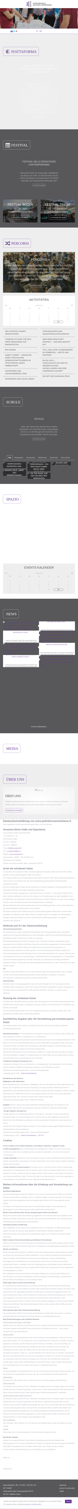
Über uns (13, 796)
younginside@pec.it (14, 851)
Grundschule (30, 458)
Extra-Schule (65, 458)
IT (37, 31)
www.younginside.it (16, 854)
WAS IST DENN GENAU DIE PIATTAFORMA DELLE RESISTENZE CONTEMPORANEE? (39, 69)
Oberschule (54, 458)
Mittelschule (42, 458)
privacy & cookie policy (67, 1488)
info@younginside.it (15, 848)
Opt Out (40, 1135)
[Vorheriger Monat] (6, 305)
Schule (39, 419)
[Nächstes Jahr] (72, 305)
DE (40, 31)
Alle (9, 458)
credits (62, 1491)
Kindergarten (18, 458)
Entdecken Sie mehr (39, 117)
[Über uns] (39, 790)
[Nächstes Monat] (71, 305)
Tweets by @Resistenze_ (39, 726)
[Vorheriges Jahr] (5, 305)
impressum (63, 1485)
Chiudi (68, 1501)
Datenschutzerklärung (28, 1073)
